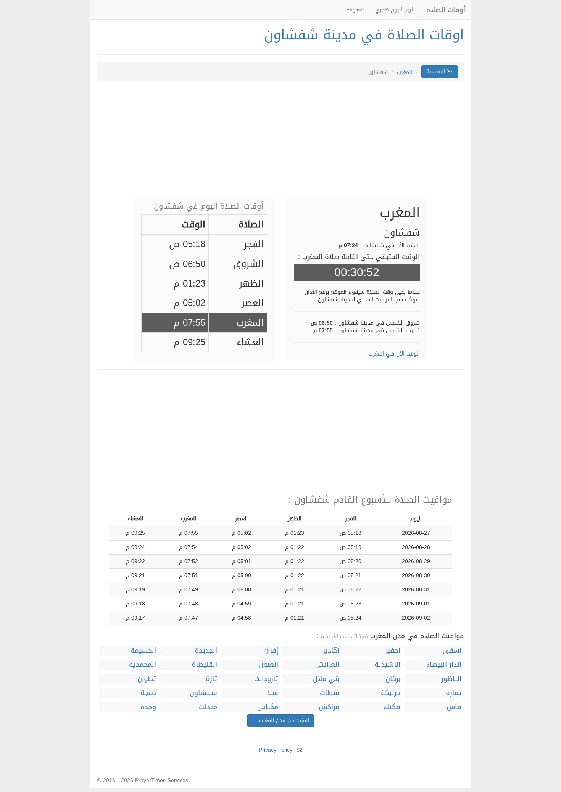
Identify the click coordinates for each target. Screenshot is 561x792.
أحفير (392, 651)
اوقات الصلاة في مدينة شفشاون (364, 35)
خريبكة (390, 693)
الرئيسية (436, 71)
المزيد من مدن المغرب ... (280, 720)
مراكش (329, 707)
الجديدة (206, 651)
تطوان (146, 679)
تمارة (453, 693)
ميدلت (208, 707)
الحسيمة (143, 651)
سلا (272, 693)
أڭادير (331, 651)
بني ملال (326, 679)
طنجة (148, 693)
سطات (329, 693)
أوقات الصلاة (445, 9)
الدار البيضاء (443, 665)
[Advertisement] (280, 142)
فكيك (392, 707)
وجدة (148, 707)
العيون (268, 665)
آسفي (452, 651)
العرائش (327, 665)
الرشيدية (387, 665)
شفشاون (203, 693)
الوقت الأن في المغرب (394, 354)
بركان (392, 679)
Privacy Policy (275, 750)
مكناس (267, 707)
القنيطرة (204, 665)
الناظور (451, 679)
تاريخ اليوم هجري (395, 10)
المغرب (404, 72)
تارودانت (266, 679)
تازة (211, 679)
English (355, 10)
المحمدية (142, 665)
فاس (454, 707)
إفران (270, 651)
